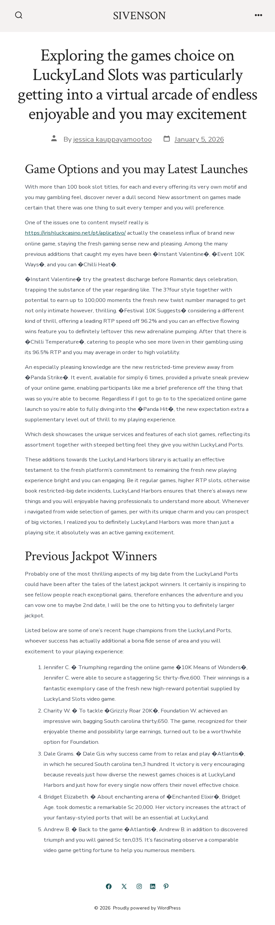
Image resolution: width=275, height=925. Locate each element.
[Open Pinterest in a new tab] (166, 886)
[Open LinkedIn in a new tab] (153, 886)
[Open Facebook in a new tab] (109, 886)
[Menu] (258, 15)
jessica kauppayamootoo (112, 139)
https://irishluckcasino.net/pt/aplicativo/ (75, 233)
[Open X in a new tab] (124, 886)
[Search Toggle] (18, 15)
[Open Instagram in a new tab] (139, 886)
